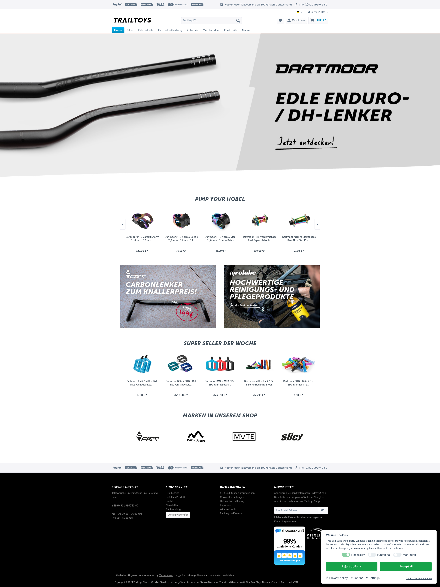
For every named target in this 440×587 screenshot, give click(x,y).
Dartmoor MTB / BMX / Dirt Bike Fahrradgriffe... (298, 383)
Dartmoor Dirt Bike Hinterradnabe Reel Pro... (298, 239)
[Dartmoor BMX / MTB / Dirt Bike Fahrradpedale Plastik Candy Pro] (220, 364)
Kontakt (170, 501)
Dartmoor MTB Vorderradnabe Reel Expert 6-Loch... (220, 239)
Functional (383, 554)
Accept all (405, 566)
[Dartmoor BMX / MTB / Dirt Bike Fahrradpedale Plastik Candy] (142, 364)
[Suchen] (238, 20)
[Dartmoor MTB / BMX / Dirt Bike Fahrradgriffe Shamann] (298, 364)
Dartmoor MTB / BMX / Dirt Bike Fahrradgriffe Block (259, 383)
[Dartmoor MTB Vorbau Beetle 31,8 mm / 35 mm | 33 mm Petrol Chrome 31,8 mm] (142, 220)
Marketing (409, 554)
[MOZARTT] (147, 436)
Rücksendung (173, 509)
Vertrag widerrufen (178, 514)
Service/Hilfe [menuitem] (318, 12)
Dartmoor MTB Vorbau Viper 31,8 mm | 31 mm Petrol (181, 239)
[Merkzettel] (280, 20)
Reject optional (351, 566)
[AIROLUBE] (292, 436)
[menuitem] (211, 20)
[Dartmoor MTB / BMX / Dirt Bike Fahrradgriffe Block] (259, 364)
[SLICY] (244, 436)
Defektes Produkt (175, 497)
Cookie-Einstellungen (232, 497)
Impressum (226, 505)
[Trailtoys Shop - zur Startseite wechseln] (132, 21)
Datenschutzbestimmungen (303, 517)
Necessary (358, 554)
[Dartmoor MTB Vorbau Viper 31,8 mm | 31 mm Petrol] (181, 220)
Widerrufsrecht (228, 509)
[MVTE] (195, 436)
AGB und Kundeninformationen (237, 493)
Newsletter (172, 505)
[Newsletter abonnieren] (322, 510)
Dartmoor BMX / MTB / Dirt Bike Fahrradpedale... (141, 383)
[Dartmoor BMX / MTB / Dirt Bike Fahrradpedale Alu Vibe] (181, 364)
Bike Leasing (172, 493)
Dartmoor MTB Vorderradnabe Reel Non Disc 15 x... (259, 239)
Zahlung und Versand (231, 513)
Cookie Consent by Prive (419, 578)
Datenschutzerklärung (232, 501)
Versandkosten (166, 575)
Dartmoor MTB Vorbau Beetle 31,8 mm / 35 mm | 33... (141, 239)
